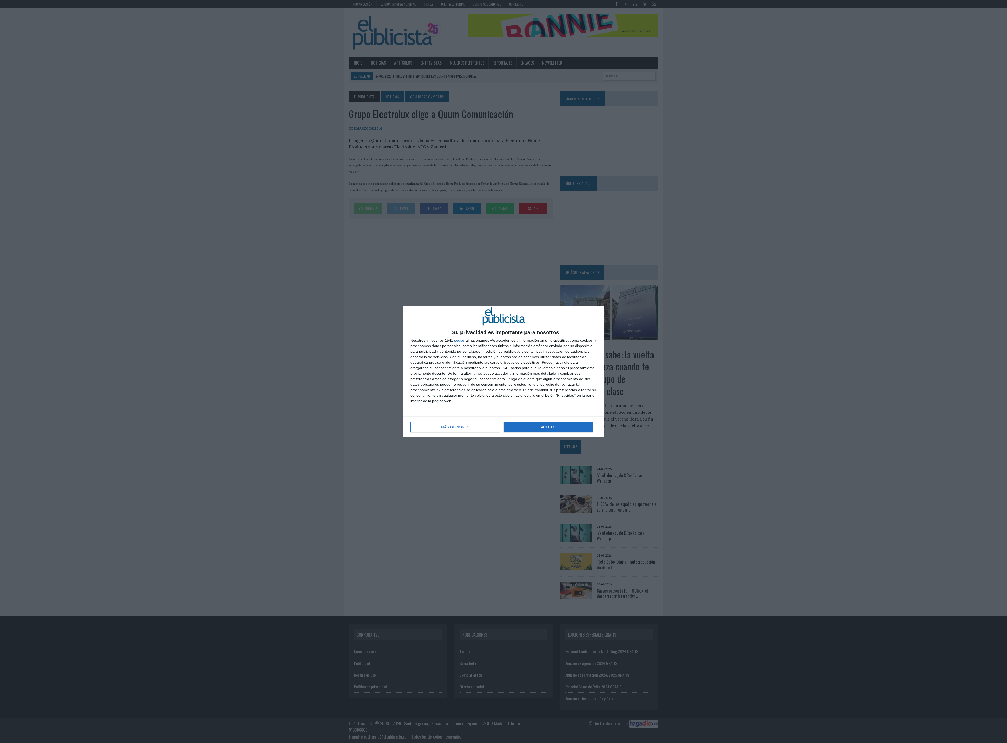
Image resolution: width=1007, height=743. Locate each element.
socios (459, 340)
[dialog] (503, 371)
